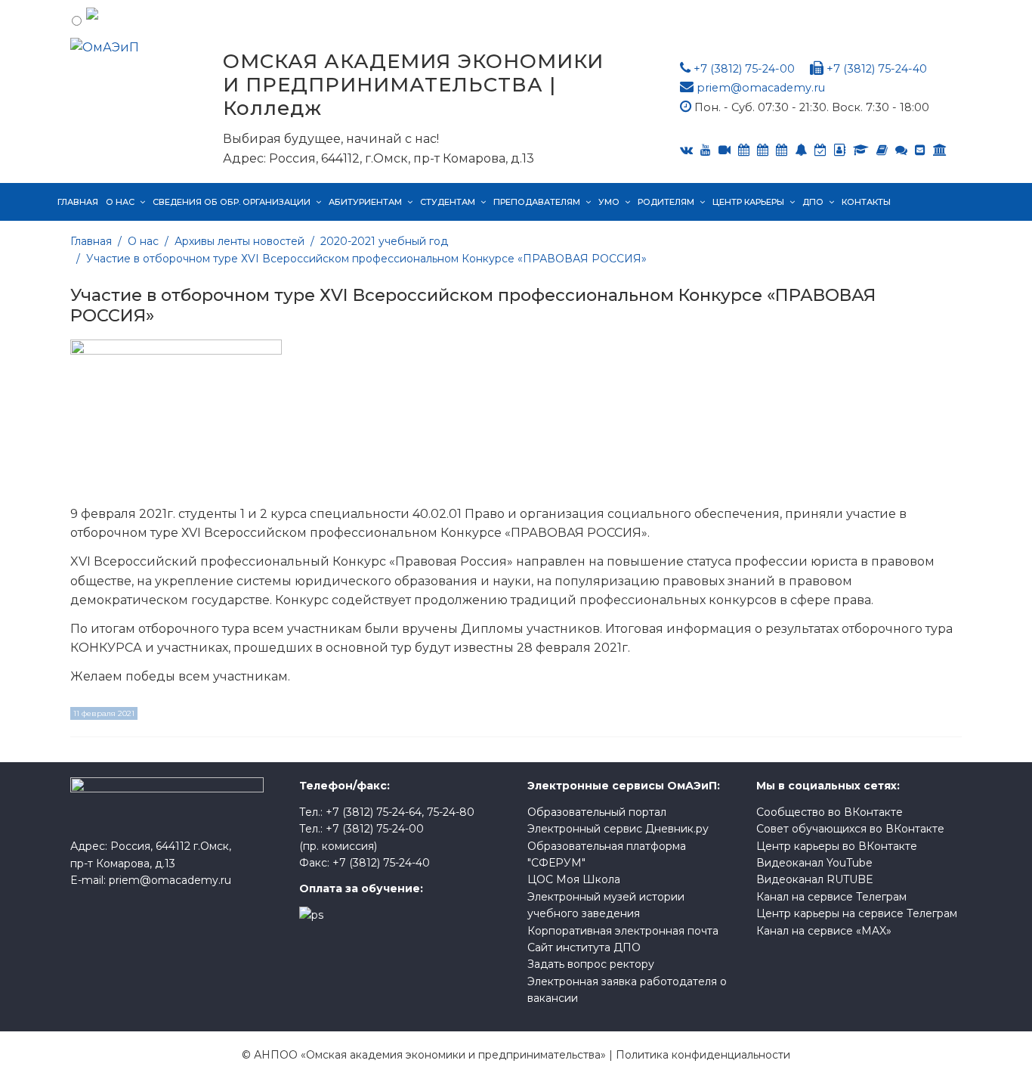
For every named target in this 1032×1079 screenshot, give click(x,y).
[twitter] (781, 150)
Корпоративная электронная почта (622, 931)
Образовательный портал (596, 812)
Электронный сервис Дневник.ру (618, 829)
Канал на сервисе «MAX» (823, 931)
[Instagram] (820, 150)
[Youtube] (705, 150)
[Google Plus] (882, 150)
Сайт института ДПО (584, 947)
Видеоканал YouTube (814, 863)
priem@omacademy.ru (761, 88)
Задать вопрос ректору (590, 964)
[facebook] (839, 150)
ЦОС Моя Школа (573, 879)
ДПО (812, 202)
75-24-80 (450, 812)
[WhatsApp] (801, 150)
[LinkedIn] (861, 150)
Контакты (866, 202)
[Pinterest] (940, 150)
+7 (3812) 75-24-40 (877, 69)
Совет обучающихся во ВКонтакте (850, 829)
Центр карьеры (748, 202)
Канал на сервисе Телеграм (831, 897)
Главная (77, 202)
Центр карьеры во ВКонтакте (836, 846)
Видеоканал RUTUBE (814, 879)
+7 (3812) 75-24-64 (374, 812)
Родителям (666, 202)
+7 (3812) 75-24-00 (744, 69)
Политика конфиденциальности (703, 1055)
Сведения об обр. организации (232, 202)
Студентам (447, 202)
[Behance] (743, 150)
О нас (120, 202)
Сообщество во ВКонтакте (829, 812)
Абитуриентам (365, 202)
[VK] (686, 150)
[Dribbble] (920, 150)
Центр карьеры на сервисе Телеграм (856, 913)
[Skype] (762, 150)
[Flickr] (901, 150)
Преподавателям (536, 202)
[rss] (724, 150)
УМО (609, 202)
